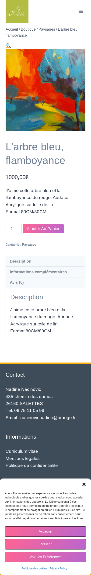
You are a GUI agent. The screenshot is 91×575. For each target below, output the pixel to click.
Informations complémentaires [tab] (38, 272)
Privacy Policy (58, 568)
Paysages (29, 244)
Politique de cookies (34, 568)
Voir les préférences (46, 557)
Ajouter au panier (43, 228)
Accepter (45, 531)
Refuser (45, 544)
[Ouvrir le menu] (81, 11)
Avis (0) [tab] (17, 282)
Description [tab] (20, 261)
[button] (84, 484)
